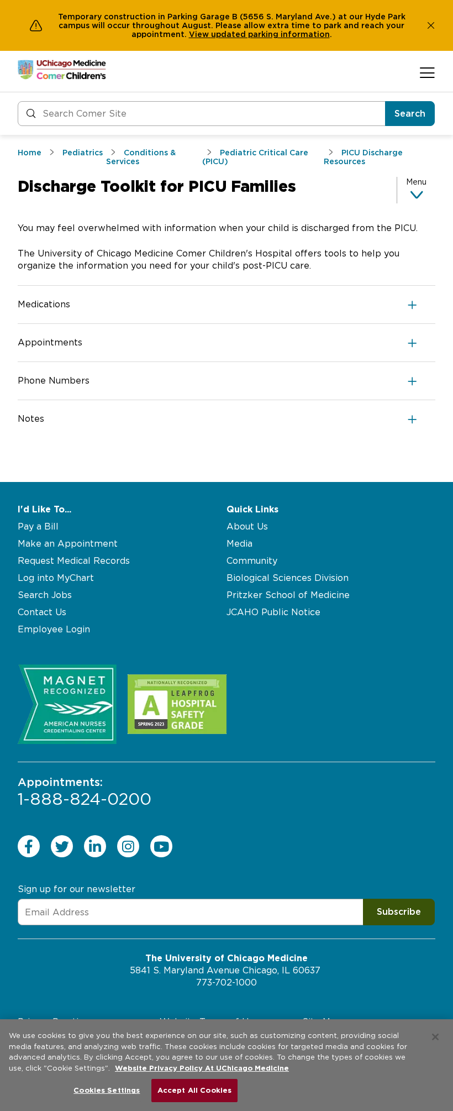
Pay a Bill (38, 526)
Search (409, 113)
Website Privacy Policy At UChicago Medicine (202, 1068)
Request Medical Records (74, 561)
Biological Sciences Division (288, 578)
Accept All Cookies (194, 1090)
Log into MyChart (56, 578)
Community (252, 561)
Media (239, 543)
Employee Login (54, 629)
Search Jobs (45, 595)
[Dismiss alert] (430, 25)
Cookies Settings (106, 1090)
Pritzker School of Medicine (288, 595)
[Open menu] (427, 72)
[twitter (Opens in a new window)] (62, 846)
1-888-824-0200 (84, 792)
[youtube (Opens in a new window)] (161, 846)
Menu (416, 181)
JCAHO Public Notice (273, 612)
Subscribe (399, 911)
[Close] (435, 1037)
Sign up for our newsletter (76, 889)
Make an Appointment (68, 543)
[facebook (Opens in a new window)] (29, 846)
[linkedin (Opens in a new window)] (95, 846)
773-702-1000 (226, 982)
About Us (247, 526)
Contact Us (42, 612)
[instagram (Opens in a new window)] (128, 846)
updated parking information (270, 34)
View (200, 34)
